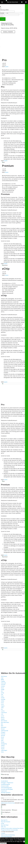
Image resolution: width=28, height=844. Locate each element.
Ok (24, 841)
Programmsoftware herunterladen (9, 830)
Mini (2, 725)
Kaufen (6, 66)
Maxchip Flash (4, 825)
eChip (2, 692)
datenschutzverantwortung (7, 803)
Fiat (2, 694)
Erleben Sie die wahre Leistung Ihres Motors (12, 828)
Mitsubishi (3, 727)
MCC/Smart (4, 720)
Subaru (3, 745)
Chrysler (3, 684)
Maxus (2, 717)
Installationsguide (5, 784)
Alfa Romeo (4, 676)
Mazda (2, 719)
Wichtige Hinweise (5, 792)
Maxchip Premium (5, 821)
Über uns (3, 826)
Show (2, 19)
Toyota (2, 748)
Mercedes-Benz (5, 722)
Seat (2, 740)
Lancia (2, 711)
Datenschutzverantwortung (8, 835)
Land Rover (4, 712)
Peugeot (3, 732)
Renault (3, 735)
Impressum (4, 791)
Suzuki (2, 747)
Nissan (3, 729)
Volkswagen (4, 750)
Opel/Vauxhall (4, 730)
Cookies (3, 833)
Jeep (2, 707)
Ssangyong (4, 743)
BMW (2, 679)
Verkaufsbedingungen (6, 787)
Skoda (2, 742)
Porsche (3, 734)
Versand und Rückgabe (7, 789)
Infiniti (2, 701)
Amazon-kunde (5, 786)
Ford (2, 696)
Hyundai (3, 699)
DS (2, 691)
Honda (2, 697)
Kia (2, 709)
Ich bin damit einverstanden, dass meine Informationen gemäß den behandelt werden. (12, 801)
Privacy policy (3, 843)
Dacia (2, 688)
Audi (2, 678)
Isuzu (2, 702)
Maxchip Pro (4, 820)
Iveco (2, 704)
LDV (2, 714)
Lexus (2, 715)
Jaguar (2, 706)
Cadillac (3, 681)
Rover (2, 737)
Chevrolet (3, 683)
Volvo (2, 752)
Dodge (2, 689)
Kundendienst (4, 781)
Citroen (3, 686)
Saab (2, 739)
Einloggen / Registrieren (7, 782)
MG (2, 724)
